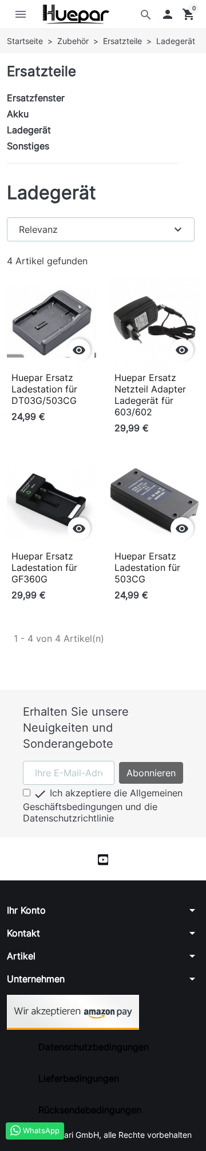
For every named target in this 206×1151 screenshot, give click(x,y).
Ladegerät (29, 130)
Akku (18, 114)
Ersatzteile (41, 71)
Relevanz (102, 229)
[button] (168, 14)
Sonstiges (28, 146)
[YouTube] (103, 859)
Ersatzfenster (36, 98)
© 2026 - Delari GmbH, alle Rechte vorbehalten (103, 1135)
